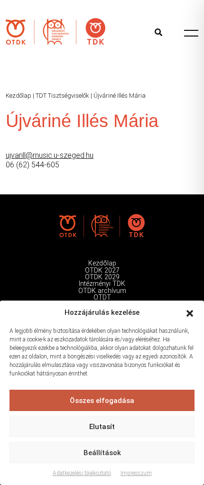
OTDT (102, 297)
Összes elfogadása (102, 400)
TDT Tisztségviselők (62, 95)
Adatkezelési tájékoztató (82, 473)
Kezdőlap (18, 95)
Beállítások (102, 452)
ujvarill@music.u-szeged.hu (49, 155)
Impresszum (136, 473)
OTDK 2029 (102, 277)
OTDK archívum (102, 291)
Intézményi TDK (102, 284)
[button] (190, 312)
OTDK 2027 (102, 270)
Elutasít (102, 426)
